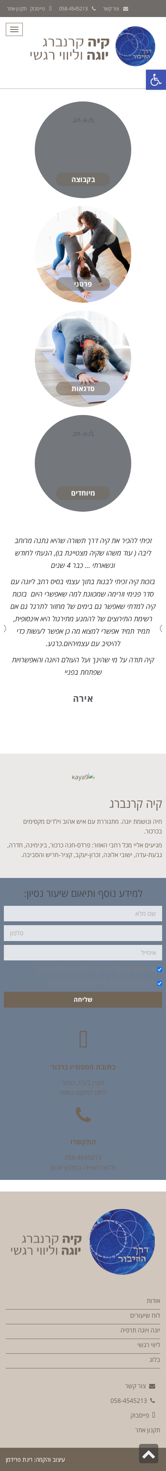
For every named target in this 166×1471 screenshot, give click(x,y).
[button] (156, 80)
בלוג (154, 1359)
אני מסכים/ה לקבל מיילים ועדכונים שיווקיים (102, 983)
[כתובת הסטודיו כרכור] (83, 1040)
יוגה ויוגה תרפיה (140, 1330)
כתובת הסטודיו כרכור (83, 1067)
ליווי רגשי (148, 1345)
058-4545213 (73, 8)
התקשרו (83, 1141)
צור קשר (111, 8)
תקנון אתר (17, 8)
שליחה (83, 999)
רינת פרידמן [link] (19, 1459)
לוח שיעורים (145, 1315)
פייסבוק (37, 8)
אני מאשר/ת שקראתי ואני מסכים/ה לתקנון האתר (96, 969)
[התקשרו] (83, 1115)
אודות (153, 1300)
